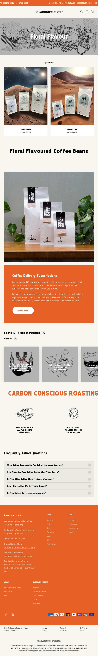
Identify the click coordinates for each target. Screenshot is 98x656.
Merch (49, 536)
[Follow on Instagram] (12, 615)
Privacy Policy (45, 629)
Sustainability (73, 528)
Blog (5, 596)
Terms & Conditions (63, 629)
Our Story (72, 520)
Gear (48, 528)
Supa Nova (25, 129)
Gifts (48, 540)
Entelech (13, 630)
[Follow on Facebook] (6, 615)
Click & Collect (38, 596)
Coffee (49, 524)
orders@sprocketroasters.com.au (19, 547)
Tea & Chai (50, 532)
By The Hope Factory (84, 629)
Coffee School (51, 544)
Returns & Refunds (39, 592)
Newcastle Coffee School (12, 588)
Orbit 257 (72, 129)
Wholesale (36, 604)
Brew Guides (8, 592)
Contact (71, 532)
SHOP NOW (23, 310)
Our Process (73, 524)
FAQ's (35, 600)
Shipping (36, 588)
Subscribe (50, 520)
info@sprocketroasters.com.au (18, 556)
